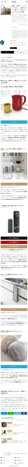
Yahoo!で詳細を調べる (14, 246)
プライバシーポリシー (6, 460)
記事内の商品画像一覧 (20, 52)
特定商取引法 (19, 460)
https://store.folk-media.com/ (7, 180)
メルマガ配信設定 (19, 463)
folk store (2, 406)
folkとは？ (4, 457)
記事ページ (7, 52)
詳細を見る (14, 121)
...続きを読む (23, 45)
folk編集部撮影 (3, 362)
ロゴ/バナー (4, 463)
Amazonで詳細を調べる (14, 238)
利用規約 (18, 457)
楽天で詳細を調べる (14, 242)
